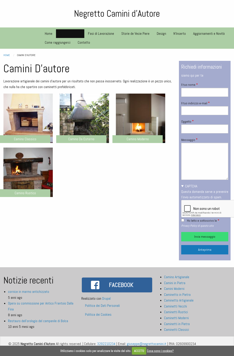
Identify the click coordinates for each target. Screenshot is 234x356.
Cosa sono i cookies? (160, 351)
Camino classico (25, 139)
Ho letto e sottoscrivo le (202, 220)
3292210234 (106, 343)
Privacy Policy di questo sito (197, 226)
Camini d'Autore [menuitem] (70, 33)
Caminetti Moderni (176, 318)
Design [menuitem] (161, 33)
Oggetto (186, 121)
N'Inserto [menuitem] (179, 33)
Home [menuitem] (48, 33)
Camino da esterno (81, 139)
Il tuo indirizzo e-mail (194, 103)
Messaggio (188, 140)
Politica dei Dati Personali (102, 305)
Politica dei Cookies (98, 314)
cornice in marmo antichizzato (28, 291)
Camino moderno (138, 139)
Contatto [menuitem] (84, 42)
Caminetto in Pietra (177, 294)
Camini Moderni (174, 288)
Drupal (106, 298)
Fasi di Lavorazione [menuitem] (101, 33)
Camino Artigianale (176, 277)
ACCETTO (139, 351)
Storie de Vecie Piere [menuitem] (135, 33)
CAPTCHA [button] (191, 186)
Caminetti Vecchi (175, 306)
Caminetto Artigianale (179, 300)
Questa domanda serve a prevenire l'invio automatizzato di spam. (204, 192)
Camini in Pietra (174, 282)
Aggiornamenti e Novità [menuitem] (209, 33)
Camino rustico (25, 193)
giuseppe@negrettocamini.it (146, 343)
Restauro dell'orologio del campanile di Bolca (38, 320)
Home (6, 55)
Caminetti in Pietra (177, 323)
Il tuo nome (188, 85)
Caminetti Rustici (176, 312)
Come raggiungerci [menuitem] (57, 42)
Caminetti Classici (176, 329)
